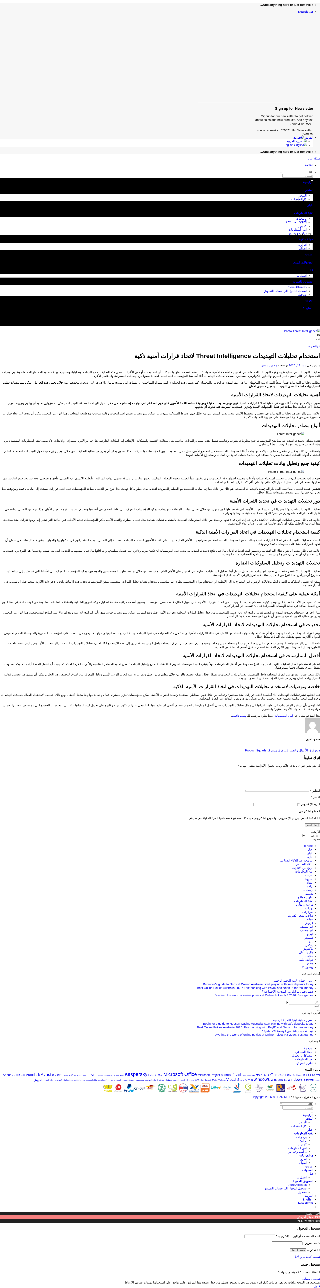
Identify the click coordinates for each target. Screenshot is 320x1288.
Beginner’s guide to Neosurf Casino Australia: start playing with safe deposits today (258, 984)
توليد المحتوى (48, 1080)
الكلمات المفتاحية (151, 1080)
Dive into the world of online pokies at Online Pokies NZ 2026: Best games (263, 995)
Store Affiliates (297, 287)
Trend (208, 1080)
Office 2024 (277, 1075)
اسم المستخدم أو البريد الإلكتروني (298, 1236)
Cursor (85, 1075)
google (100, 1075)
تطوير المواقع (304, 1063)
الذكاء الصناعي (304, 864)
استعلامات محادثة (165, 1080)
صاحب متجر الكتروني (300, 915)
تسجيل (302, 294)
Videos (222, 1080)
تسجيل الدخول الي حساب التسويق (285, 291)
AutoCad (18, 1075)
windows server (301, 1079)
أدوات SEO (199, 1080)
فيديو (310, 934)
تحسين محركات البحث (106, 1080)
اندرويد (309, 879)
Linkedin (152, 1075)
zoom (318, 1080)
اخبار (310, 205)
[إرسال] (318, 1010)
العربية (308, 137)
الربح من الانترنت (302, 868)
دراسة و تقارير (297, 233)
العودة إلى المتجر (296, 221)
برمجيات (301, 218)
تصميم (309, 893)
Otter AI (291, 1075)
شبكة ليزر (314, 158)
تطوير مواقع (305, 897)
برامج (303, 222)
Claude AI (66, 1075)
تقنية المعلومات (303, 213)
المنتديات (307, 262)
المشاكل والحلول (302, 1055)
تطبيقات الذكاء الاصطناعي (64, 1080)
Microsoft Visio (231, 1075)
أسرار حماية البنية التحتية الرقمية (293, 980)
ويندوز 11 (307, 967)
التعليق (315, 790)
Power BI (301, 1075)
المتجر (309, 190)
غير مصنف (306, 926)
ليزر (310, 941)
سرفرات (307, 912)
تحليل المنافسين (92, 1080)
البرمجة (308, 1048)
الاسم (315, 797)
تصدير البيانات (79, 1080)
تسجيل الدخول (298, 1250)
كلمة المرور (311, 1243)
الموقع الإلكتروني (309, 811)
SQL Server (313, 1074)
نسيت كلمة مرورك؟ (307, 1256)
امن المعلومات (297, 229)
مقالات (309, 956)
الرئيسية (308, 182)
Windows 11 (279, 1079)
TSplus (215, 1080)
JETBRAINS (119, 1075)
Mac (160, 1075)
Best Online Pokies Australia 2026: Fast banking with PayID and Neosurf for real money (255, 988)
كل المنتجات (299, 1126)
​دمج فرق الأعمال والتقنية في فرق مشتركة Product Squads (282, 750)
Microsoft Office (180, 1074)
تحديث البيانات (121, 1080)
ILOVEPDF (108, 1075)
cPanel (308, 845)
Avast (46, 1074)
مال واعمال (306, 952)
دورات (309, 908)
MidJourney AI (249, 1075)
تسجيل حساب (311, 1278)
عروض (309, 923)
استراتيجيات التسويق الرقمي (183, 1080)
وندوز (309, 963)
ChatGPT (57, 1075)
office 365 (261, 1074)
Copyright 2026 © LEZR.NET (271, 1097)
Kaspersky (136, 1074)
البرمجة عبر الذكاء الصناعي (296, 860)
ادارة (310, 856)
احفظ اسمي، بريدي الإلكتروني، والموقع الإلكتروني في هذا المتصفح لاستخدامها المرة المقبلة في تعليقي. (252, 818)
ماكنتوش (307, 948)
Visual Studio (236, 1079)
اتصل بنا (302, 275)
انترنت (309, 254)
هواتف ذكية (306, 959)
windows (262, 1079)
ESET (92, 1075)
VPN (250, 1080)
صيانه (310, 919)
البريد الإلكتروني (309, 804)
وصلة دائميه (239, 715)
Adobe (7, 1075)
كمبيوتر (302, 226)
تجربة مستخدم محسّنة (136, 1080)
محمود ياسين (269, 365)
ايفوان (309, 882)
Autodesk (33, 1075)
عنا (311, 270)
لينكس (309, 945)
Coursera (76, 1075)
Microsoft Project (209, 1075)
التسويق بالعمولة (303, 281)
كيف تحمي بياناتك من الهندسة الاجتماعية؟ (287, 991)
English (289, 145)
